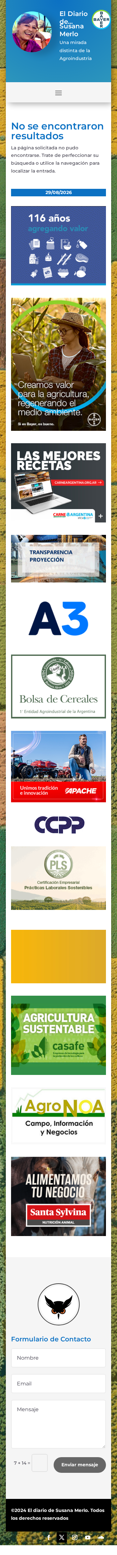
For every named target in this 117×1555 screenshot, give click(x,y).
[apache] (58, 801)
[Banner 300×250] (58, 284)
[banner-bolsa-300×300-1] (58, 717)
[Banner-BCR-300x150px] (58, 581)
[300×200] (58, 908)
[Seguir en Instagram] (75, 1537)
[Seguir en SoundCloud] (101, 1537)
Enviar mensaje (79, 1465)
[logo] (58, 833)
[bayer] (58, 429)
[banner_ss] (58, 1234)
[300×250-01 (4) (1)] (58, 521)
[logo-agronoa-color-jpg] (58, 1143)
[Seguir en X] (62, 1537)
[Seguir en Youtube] (88, 1537)
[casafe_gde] (58, 1073)
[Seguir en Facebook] (49, 1537)
